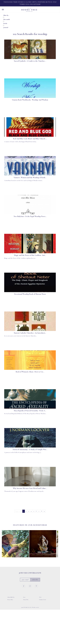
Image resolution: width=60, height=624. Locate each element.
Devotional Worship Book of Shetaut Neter (30, 294)
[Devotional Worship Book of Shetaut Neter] (30, 282)
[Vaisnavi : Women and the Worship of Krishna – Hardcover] (30, 166)
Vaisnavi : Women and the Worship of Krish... (30, 177)
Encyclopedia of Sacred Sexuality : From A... (30, 411)
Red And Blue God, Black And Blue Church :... (30, 139)
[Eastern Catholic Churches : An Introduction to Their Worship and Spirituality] (30, 321)
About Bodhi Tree (11, 597)
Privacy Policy (10, 599)
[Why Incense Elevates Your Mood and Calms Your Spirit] (30, 476)
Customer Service (42, 599)
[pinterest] (36, 586)
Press (24, 597)
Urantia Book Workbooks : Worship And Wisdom (30, 100)
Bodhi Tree (29, 10)
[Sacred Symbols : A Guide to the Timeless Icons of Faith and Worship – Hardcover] (30, 49)
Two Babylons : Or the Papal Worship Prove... (30, 216)
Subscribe (35, 580)
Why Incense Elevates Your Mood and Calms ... (30, 488)
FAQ (40, 597)
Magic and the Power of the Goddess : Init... (30, 255)
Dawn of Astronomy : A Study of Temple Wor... (30, 449)
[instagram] (30, 586)
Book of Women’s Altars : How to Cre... (30, 372)
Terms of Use (25, 599)
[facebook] (24, 586)
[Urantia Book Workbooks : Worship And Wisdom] (30, 88)
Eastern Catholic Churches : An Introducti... (30, 333)
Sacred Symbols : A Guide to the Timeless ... (30, 61)
